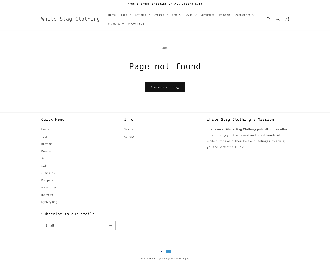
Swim (44, 165)
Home (45, 129)
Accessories (48, 187)
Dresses (46, 151)
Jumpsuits (48, 173)
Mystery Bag (49, 202)
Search (128, 129)
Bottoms (46, 144)
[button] (125, 14)
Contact (129, 136)
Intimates (47, 194)
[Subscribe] (110, 225)
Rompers (47, 180)
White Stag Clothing (159, 258)
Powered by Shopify (179, 258)
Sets (44, 158)
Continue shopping (165, 87)
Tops (44, 136)
